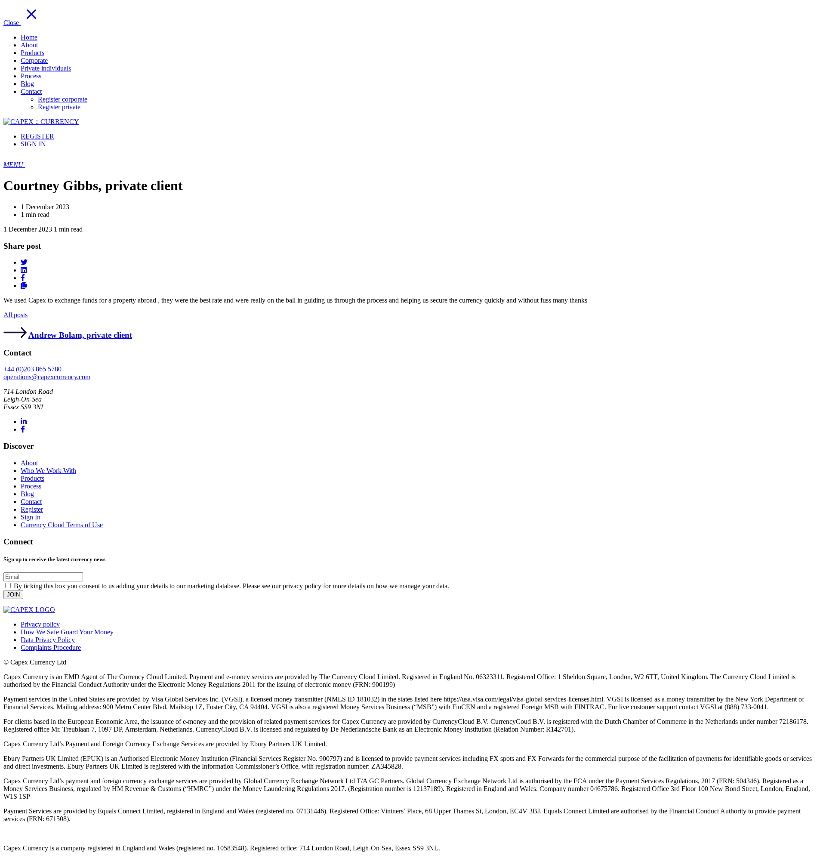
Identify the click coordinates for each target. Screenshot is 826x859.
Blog (27, 493)
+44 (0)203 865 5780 (32, 369)
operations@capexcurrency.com (46, 376)
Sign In (30, 517)
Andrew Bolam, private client (80, 335)
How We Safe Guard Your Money (67, 632)
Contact (31, 501)
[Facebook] (23, 429)
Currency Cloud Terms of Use (62, 524)
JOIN (13, 594)
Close (12, 22)
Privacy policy (40, 624)
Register (32, 509)
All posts (15, 314)
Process (31, 486)
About (29, 463)
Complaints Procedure (51, 647)
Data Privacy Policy (48, 639)
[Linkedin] (24, 421)
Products (32, 478)
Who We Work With (48, 470)
